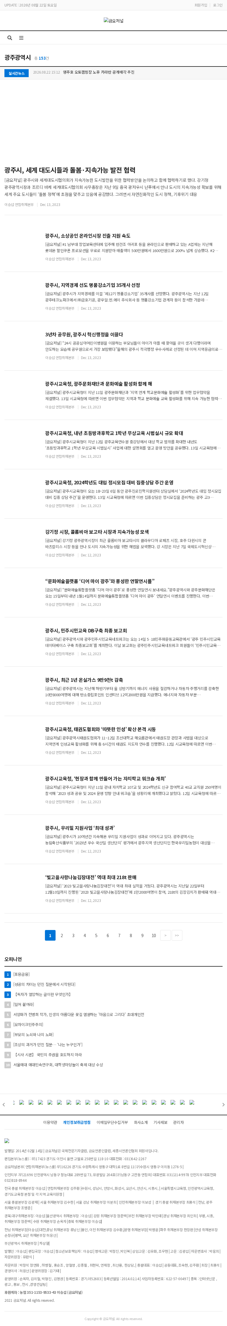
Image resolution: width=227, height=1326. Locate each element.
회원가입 (200, 4)
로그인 (218, 4)
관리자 (178, 1122)
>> (177, 935)
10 (154, 935)
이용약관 (50, 1122)
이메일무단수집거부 (112, 1122)
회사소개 (141, 1122)
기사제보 (160, 1122)
